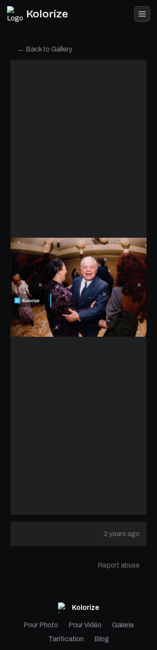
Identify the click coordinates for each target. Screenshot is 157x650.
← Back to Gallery (44, 49)
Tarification (66, 639)
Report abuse (119, 565)
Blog (101, 639)
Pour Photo (41, 625)
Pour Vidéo (85, 625)
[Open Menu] (142, 14)
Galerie (123, 625)
